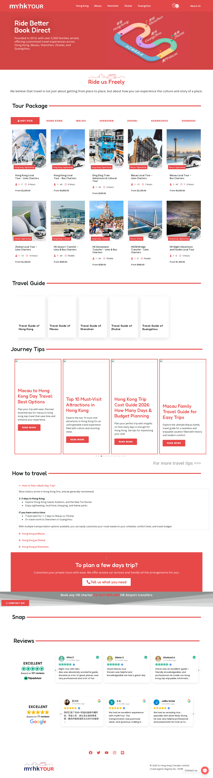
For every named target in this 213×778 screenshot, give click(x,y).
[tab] (25, 120)
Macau (98, 5)
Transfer (66, 239)
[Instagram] (114, 752)
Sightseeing (29, 167)
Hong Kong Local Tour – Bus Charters (65, 177)
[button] (175, 5)
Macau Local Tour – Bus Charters (180, 177)
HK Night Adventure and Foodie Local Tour (182, 248)
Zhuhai (128, 5)
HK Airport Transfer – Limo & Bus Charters (66, 248)
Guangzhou (144, 5)
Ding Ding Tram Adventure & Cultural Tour (104, 178)
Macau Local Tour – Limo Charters (141, 177)
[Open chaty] (205, 770)
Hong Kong (82, 5)
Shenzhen (113, 5)
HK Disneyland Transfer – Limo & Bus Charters (104, 249)
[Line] (122, 752)
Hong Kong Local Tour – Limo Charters (27, 177)
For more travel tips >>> (177, 463)
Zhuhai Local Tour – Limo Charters (26, 248)
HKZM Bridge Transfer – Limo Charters (140, 249)
